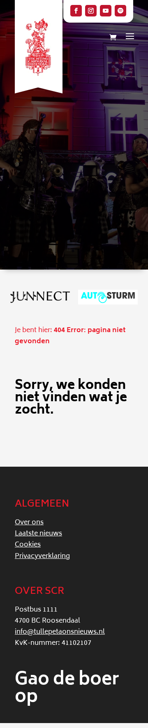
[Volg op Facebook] (76, 10)
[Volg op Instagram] (91, 10)
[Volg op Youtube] (105, 10)
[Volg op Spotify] (120, 10)
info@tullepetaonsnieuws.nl (60, 632)
